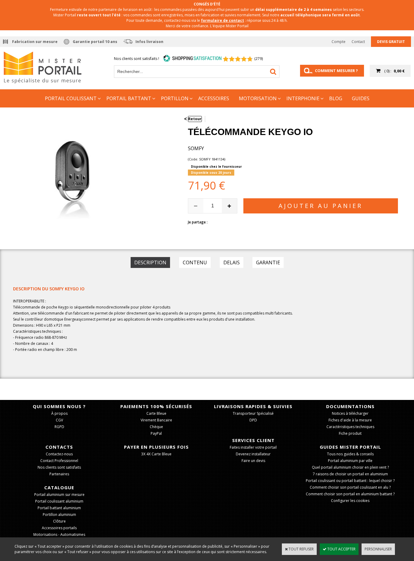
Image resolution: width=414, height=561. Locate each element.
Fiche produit (350, 433)
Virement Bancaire (156, 420)
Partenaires (59, 474)
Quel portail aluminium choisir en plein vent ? (350, 467)
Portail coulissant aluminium (59, 501)
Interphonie (302, 98)
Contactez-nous (59, 454)
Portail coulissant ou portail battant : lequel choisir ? (350, 480)
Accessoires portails (59, 527)
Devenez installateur (253, 454)
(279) (258, 58)
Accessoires (213, 98)
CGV (59, 420)
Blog (335, 98)
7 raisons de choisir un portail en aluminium (350, 474)
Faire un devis (253, 460)
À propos (59, 413)
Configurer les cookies (350, 500)
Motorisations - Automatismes (59, 534)
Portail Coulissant (71, 98)
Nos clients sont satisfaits (59, 467)
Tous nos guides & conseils (350, 454)
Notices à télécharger (350, 413)
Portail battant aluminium (59, 507)
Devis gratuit (391, 41)
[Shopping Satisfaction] (192, 59)
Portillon (175, 98)
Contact (358, 41)
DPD (253, 420)
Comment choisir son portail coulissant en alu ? (350, 487)
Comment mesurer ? (336, 70)
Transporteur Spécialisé (253, 413)
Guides (360, 98)
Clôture (59, 521)
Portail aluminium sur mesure (59, 494)
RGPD (59, 426)
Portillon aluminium (59, 514)
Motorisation (258, 98)
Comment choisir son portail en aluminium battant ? (350, 494)
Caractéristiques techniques (350, 426)
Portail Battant (128, 98)
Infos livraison (149, 41)
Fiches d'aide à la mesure (350, 420)
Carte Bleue (156, 413)
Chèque (156, 426)
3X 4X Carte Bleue (156, 454)
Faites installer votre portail (253, 447)
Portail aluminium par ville (350, 460)
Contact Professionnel (59, 460)
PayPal (156, 433)
